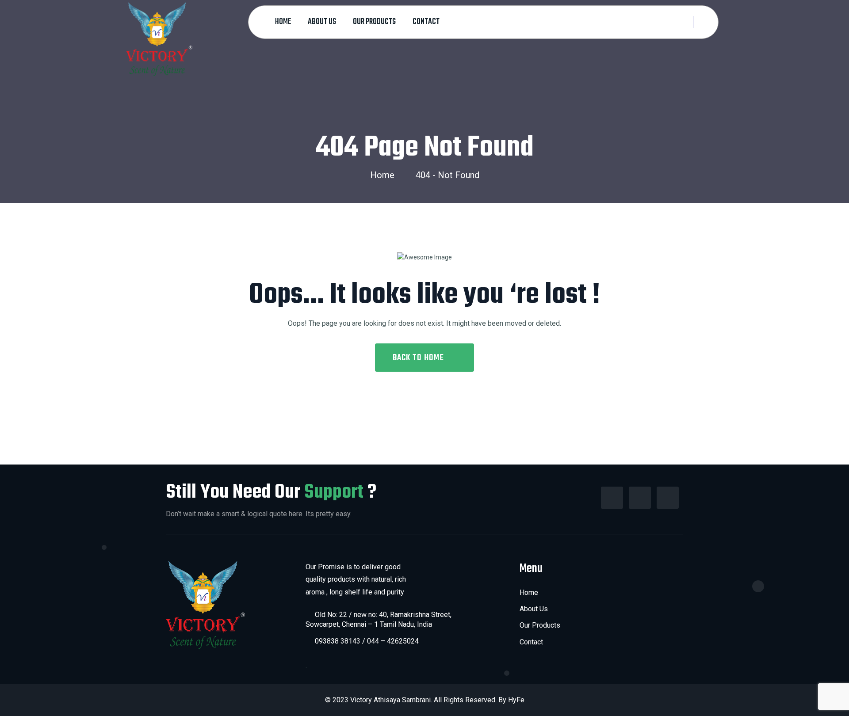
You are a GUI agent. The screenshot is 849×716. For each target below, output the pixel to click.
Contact (426, 21)
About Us (322, 21)
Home (283, 21)
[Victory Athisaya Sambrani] (159, 38)
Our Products (374, 21)
